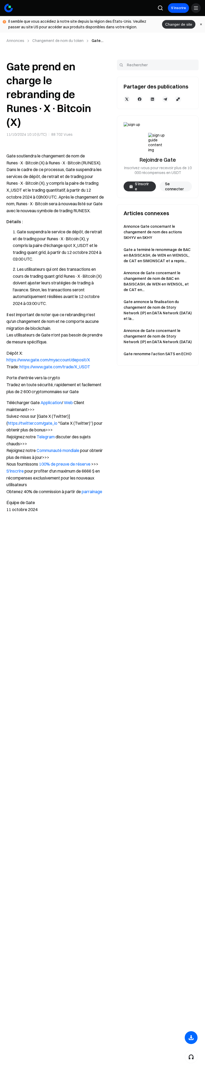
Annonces (15, 40)
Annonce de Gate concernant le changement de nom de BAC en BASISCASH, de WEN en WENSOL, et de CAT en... (156, 281)
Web (68, 402)
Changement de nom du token (58, 40)
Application (51, 402)
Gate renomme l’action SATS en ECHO (158, 353)
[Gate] (8, 8)
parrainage (92, 491)
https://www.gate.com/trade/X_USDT (54, 366)
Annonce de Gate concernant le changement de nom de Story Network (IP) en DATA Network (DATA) (158, 336)
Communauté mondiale (58, 450)
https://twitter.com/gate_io (32, 423)
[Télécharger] (191, 1037)
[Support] (191, 1056)
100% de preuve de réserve (64, 464)
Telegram (46, 436)
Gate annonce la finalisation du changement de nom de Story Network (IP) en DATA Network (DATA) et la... (158, 310)
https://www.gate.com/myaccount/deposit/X (48, 359)
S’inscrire (178, 8)
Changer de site (178, 24)
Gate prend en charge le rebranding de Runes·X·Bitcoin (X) (98, 41)
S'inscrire (15, 471)
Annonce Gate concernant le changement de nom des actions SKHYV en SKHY (153, 232)
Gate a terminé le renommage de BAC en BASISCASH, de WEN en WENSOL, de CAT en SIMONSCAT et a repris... (157, 255)
